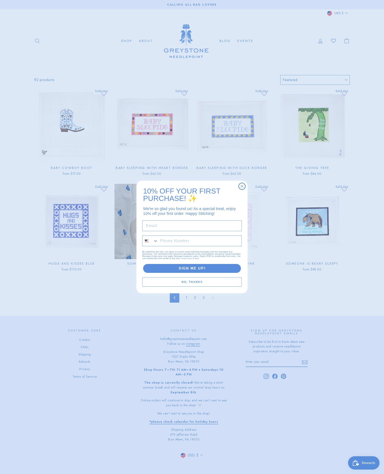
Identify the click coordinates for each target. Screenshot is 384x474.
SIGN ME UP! (192, 268)
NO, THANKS (192, 282)
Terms (197, 258)
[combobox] (150, 241)
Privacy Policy (186, 258)
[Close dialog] (242, 186)
